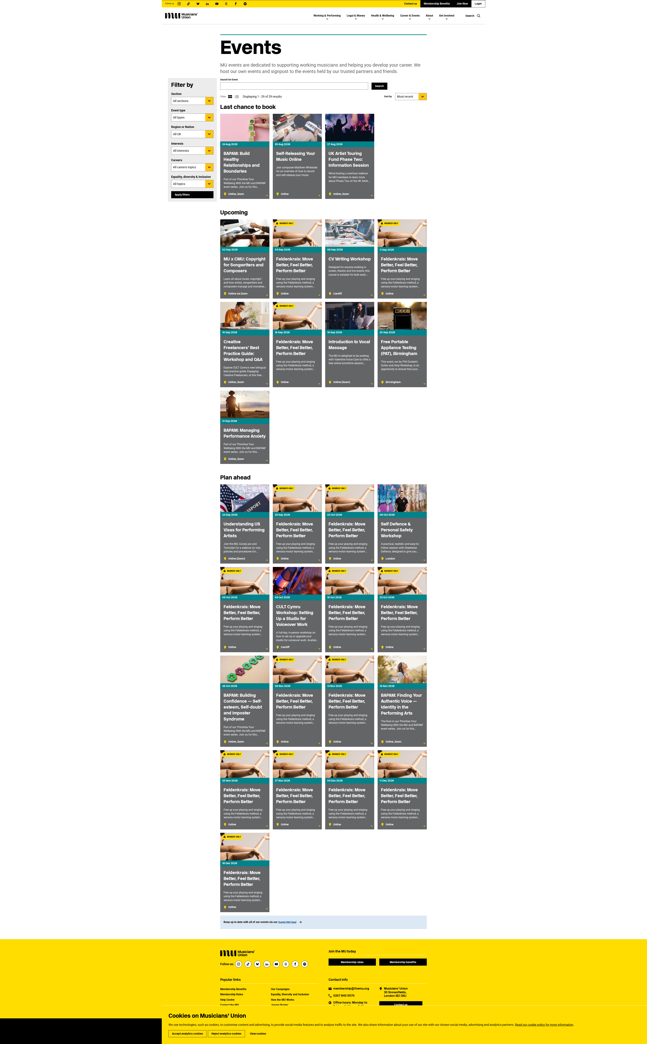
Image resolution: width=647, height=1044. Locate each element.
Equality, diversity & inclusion (191, 177)
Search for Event (229, 79)
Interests (177, 143)
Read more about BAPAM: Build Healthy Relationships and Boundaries (244, 156)
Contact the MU (229, 1005)
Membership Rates (231, 994)
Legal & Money (356, 15)
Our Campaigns (280, 989)
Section (176, 94)
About (429, 15)
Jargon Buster (279, 1005)
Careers (176, 160)
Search (379, 86)
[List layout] (236, 97)
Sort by (388, 96)
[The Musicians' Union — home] (181, 16)
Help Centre (227, 999)
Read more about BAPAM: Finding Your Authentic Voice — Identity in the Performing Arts (402, 701)
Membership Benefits (437, 3)
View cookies (258, 1033)
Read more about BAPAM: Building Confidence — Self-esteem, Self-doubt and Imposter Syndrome (244, 701)
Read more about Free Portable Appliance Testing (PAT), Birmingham (402, 344)
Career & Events (410, 15)
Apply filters (182, 194)
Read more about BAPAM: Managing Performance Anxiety (244, 427)
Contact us (410, 3)
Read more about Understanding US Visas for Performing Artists (244, 524)
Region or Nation (182, 127)
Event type (178, 110)
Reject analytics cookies (226, 1033)
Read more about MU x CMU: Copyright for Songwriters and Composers (244, 259)
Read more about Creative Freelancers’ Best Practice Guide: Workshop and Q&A (244, 344)
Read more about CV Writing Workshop (349, 259)
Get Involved (446, 15)
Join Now (462, 3)
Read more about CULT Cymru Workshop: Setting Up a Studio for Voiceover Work (297, 609)
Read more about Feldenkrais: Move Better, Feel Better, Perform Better (297, 259)
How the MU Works (282, 999)
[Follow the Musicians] (179, 3)
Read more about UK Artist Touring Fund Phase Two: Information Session (349, 156)
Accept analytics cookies (187, 1033)
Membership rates (352, 962)
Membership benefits (403, 962)
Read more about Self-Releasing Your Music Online (297, 156)
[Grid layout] (230, 97)
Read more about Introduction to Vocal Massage (349, 344)
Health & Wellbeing (382, 15)
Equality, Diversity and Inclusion (290, 994)
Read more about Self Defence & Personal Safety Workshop (402, 524)
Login (478, 3)
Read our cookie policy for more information (544, 1024)
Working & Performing (327, 15)
